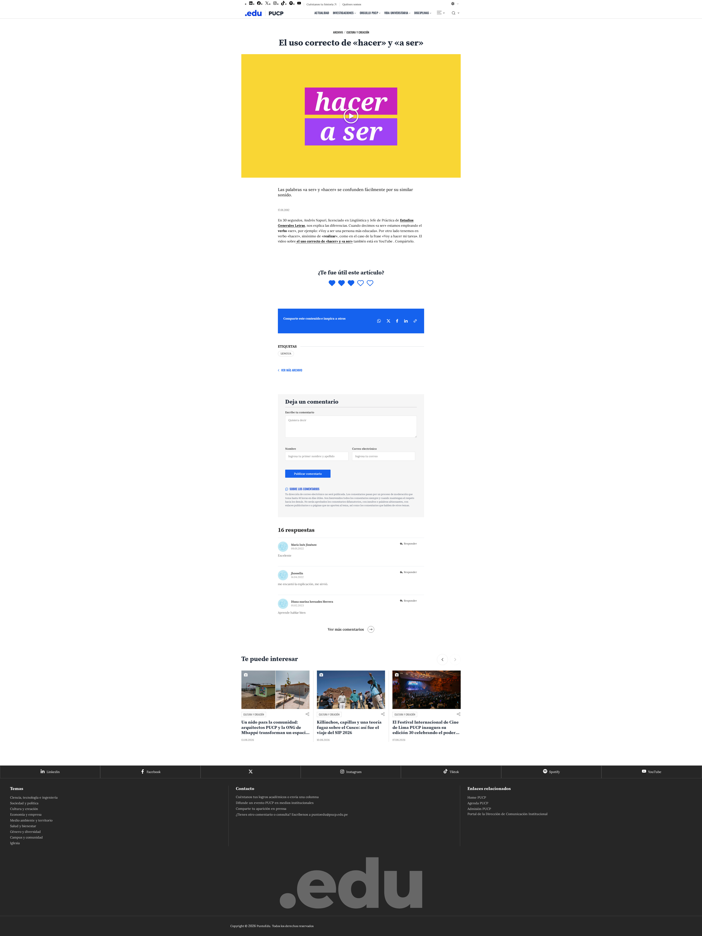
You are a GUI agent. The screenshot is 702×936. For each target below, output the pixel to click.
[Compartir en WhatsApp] (379, 321)
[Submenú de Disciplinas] (430, 13)
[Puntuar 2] (341, 283)
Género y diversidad (25, 832)
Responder (410, 543)
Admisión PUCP (479, 809)
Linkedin (53, 772)
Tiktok (454, 772)
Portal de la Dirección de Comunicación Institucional (507, 814)
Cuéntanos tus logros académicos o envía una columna (277, 797)
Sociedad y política (24, 803)
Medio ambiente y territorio (31, 820)
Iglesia (15, 843)
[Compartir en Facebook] (397, 321)
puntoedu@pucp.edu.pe (330, 814)
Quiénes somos (351, 4)
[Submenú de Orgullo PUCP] (380, 13)
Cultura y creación (357, 32)
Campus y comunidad (26, 837)
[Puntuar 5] (370, 283)
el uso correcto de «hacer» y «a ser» (324, 241)
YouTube (654, 772)
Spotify (554, 772)
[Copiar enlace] (415, 321)
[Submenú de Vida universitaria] (410, 13)
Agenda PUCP (477, 803)
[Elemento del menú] (440, 13)
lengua (286, 353)
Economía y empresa (25, 814)
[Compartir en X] (388, 321)
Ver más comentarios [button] (346, 629)
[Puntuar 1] (332, 283)
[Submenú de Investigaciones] (355, 13)
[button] (455, 659)
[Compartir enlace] (307, 714)
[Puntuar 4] (360, 283)
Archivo (338, 32)
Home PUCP (476, 797)
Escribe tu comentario (299, 412)
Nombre (290, 448)
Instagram (354, 772)
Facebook (154, 772)
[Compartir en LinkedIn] (406, 321)
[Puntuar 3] (351, 283)
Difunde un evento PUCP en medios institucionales (275, 803)
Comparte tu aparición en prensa (261, 808)
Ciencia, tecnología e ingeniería (34, 797)
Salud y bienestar (23, 826)
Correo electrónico (364, 448)
